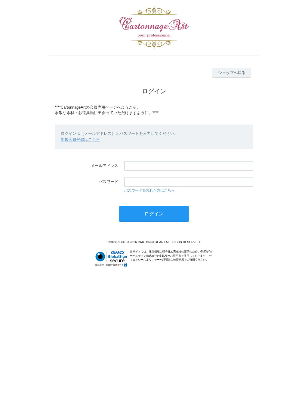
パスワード (108, 181)
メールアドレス (104, 165)
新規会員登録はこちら (80, 139)
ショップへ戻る (231, 72)
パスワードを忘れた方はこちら (149, 190)
